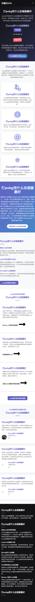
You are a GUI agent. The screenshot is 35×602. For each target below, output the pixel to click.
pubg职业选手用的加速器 (17, 398)
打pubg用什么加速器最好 (13, 510)
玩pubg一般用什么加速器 (9, 577)
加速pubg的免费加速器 (8, 530)
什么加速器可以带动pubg (17, 56)
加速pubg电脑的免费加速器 (11, 383)
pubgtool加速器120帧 (8, 542)
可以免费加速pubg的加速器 (9, 565)
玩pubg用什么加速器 (7, 552)
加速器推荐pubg (8, 354)
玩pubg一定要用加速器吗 (10, 325)
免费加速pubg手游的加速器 (17, 226)
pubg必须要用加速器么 (9, 283)
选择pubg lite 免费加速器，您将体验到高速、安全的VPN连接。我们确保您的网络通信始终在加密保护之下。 (17, 547)
